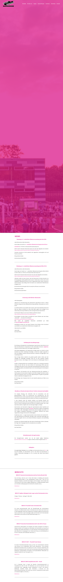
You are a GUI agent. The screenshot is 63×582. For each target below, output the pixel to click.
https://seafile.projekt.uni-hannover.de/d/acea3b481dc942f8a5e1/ (27, 276)
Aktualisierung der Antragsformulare (31, 435)
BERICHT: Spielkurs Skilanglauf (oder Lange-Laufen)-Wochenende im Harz (31, 493)
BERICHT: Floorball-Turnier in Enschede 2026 (31, 505)
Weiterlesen (17, 486)
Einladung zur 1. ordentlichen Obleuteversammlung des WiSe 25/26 (31, 266)
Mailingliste (31, 447)
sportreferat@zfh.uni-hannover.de (21, 439)
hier (15, 361)
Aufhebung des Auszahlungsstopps (31, 342)
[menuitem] (24, 3)
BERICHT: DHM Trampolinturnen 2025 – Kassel (31, 561)
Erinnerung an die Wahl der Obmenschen (32, 297)
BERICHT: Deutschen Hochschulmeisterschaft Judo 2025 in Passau (31, 523)
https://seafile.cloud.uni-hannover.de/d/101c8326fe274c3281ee (27, 250)
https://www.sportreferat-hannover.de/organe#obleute (25, 314)
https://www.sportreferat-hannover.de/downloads (24, 319)
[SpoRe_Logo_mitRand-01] (8, 3)
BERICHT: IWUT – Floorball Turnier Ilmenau (31, 541)
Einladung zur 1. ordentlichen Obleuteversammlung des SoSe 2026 (31, 239)
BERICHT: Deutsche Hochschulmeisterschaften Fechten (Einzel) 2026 (31, 475)
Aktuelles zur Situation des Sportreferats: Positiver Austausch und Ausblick (31, 391)
